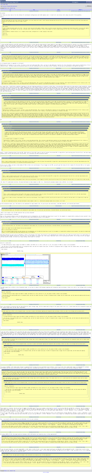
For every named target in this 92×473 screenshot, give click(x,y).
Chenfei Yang (58, 240)
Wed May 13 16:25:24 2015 (34, 447)
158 (10, 42)
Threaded (8, 6)
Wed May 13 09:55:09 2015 (34, 304)
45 (10, 8)
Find (1, 4)
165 (10, 155)
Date (34, 9)
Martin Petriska (58, 42)
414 (10, 304)
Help (7, 4)
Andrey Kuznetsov (58, 205)
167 (10, 184)
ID (10, 9)
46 (11, 8)
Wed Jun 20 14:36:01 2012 (34, 168)
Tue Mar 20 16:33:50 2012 (33, 52)
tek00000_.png (7, 253)
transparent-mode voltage (80, 240)
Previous (5, 8)
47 (12, 8)
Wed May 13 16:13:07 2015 (34, 432)
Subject (80, 9)
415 (10, 329)
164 (10, 121)
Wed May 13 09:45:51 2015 (34, 285)
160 (10, 68)
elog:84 (55, 408)
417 (10, 406)
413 (10, 285)
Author (58, 9)
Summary (4, 6)
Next (14, 8)
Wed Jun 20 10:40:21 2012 (34, 121)
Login (4, 4)
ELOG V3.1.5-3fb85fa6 (46, 472)
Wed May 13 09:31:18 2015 (34, 240)
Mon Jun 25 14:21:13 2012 (34, 219)
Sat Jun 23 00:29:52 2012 (34, 205)
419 (10, 432)
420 (10, 447)
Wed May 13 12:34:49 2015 (34, 406)
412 (10, 240)
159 (10, 52)
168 (10, 205)
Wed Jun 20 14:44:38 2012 (34, 184)
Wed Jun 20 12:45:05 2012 (34, 155)
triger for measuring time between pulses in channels (81, 42)
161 (10, 93)
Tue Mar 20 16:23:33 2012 (33, 42)
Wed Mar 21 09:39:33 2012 (34, 93)
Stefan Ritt (58, 52)
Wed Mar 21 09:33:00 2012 (34, 68)
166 (10, 168)
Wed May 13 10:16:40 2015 (34, 329)
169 (10, 219)
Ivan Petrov (58, 121)
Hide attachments (14, 6)
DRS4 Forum (3, 0)
